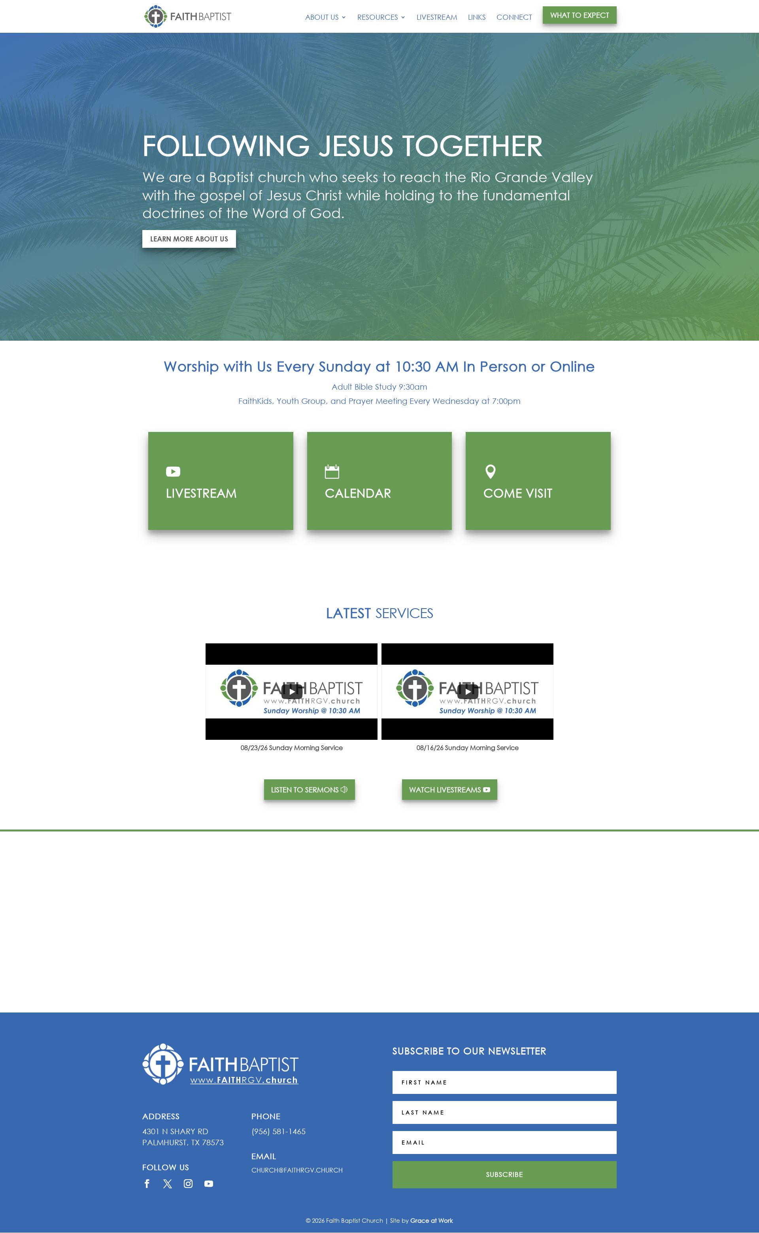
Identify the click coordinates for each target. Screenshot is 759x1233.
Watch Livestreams (445, 789)
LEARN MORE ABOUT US (189, 238)
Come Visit (518, 492)
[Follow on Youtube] (208, 1183)
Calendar (358, 492)
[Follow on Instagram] (188, 1183)
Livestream (437, 17)
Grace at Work (431, 1220)
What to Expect (579, 15)
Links (477, 17)
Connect (514, 17)
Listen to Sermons (305, 789)
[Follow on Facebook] (147, 1183)
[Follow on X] (167, 1183)
